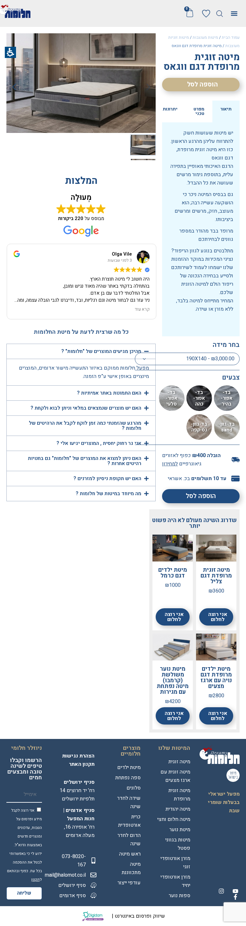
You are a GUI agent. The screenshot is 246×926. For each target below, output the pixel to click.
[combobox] (187, 359)
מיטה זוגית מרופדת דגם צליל (216, 576)
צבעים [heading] (231, 377)
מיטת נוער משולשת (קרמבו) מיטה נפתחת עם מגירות (173, 680)
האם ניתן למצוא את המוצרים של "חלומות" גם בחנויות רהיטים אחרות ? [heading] (84, 461)
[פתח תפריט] (234, 13)
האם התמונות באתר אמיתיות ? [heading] (109, 393)
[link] (206, 14)
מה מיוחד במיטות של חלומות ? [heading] (107, 493)
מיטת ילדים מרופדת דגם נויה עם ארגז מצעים (216, 678)
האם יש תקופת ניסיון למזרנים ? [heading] (107, 478)
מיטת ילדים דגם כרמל (172, 573)
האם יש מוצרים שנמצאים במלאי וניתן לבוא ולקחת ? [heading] (85, 408)
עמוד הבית (231, 37)
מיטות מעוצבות (205, 37)
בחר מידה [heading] (226, 344)
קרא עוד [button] (142, 310)
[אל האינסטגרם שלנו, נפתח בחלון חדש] (221, 891)
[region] (201, 42)
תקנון (35, 879)
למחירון (170, 464)
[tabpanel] (201, 229)
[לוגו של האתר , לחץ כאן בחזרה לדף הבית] (220, 754)
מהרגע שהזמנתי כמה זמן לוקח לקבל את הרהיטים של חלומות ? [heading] (85, 425)
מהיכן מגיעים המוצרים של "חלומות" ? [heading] (100, 351)
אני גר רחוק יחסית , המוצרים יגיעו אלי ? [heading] (98, 443)
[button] (219, 13)
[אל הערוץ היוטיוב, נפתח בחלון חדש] (235, 891)
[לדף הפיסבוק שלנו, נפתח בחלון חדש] (235, 897)
